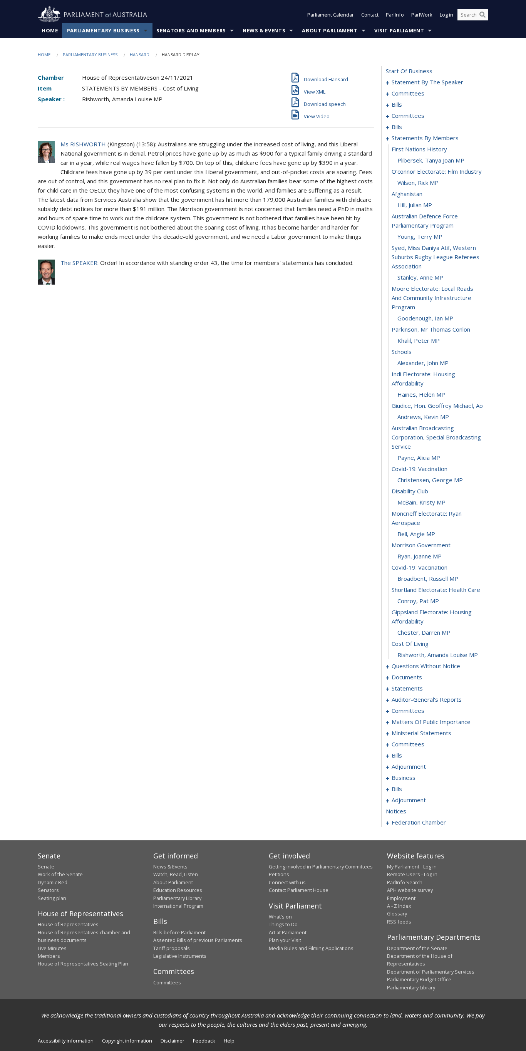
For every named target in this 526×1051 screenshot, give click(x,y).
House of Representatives (68, 924)
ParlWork (421, 14)
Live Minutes (52, 948)
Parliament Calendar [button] (330, 14)
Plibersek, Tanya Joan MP (430, 160)
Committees (167, 982)
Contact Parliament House (298, 890)
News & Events (264, 30)
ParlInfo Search (404, 882)
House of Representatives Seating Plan (83, 963)
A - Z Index (399, 905)
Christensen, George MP (430, 480)
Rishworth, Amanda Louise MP (437, 655)
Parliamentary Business (103, 30)
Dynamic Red (52, 882)
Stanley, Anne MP (420, 277)
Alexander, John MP (423, 363)
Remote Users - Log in (412, 874)
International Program (178, 905)
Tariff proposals (171, 948)
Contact (370, 14)
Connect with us (287, 882)
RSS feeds (399, 921)
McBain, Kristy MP (421, 502)
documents (407, 677)
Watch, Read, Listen (175, 874)
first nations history (419, 149)
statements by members (425, 138)
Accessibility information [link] (66, 1040)
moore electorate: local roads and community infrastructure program (432, 298)
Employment (401, 898)
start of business (409, 71)
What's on (280, 916)
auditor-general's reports (427, 699)
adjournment (409, 766)
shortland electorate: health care (436, 589)
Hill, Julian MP (414, 205)
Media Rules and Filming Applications (311, 948)
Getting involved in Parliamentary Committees (321, 866)
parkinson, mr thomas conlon (431, 329)
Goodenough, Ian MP (425, 318)
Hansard (139, 54)
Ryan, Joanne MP (419, 556)
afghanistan (407, 194)
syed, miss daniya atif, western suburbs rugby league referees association (435, 257)
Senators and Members (191, 30)
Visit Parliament (399, 30)
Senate (46, 866)
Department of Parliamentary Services (430, 971)
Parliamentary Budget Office (419, 979)
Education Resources (177, 890)
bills (397, 104)
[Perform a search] (482, 14)
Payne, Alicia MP (418, 457)
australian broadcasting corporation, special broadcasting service (436, 437)
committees (408, 93)
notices (396, 811)
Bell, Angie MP (416, 534)
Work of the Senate (60, 874)
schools (402, 351)
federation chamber (419, 822)
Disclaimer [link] (172, 1040)
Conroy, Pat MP (418, 601)
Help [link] (229, 1040)
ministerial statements (421, 733)
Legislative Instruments (179, 955)
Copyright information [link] (127, 1040)
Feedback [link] (204, 1040)
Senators (48, 890)
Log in (446, 14)
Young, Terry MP (419, 236)
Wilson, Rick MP (418, 182)
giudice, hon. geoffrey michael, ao (437, 405)
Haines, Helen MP (421, 394)
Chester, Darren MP (424, 632)
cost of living (410, 643)
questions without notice (426, 666)
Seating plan (52, 898)
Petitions (279, 874)
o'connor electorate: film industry (437, 171)
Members (49, 955)
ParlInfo (395, 14)
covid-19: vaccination (419, 469)
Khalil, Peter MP (418, 340)
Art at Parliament (288, 932)
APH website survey (410, 890)
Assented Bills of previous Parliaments (197, 940)
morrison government (421, 545)
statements (407, 688)
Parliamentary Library (177, 898)
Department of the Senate (417, 948)
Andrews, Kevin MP (423, 417)
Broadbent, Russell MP (427, 578)
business (403, 777)
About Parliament (329, 30)
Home (50, 30)
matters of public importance (431, 722)
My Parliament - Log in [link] (412, 866)
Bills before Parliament (179, 932)
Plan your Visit (285, 940)
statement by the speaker (427, 82)
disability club (410, 491)
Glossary (397, 913)
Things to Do (283, 924)
